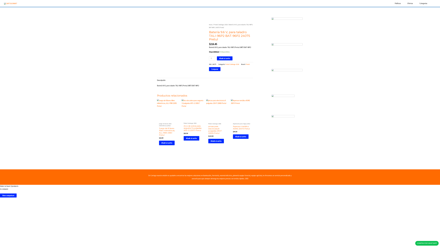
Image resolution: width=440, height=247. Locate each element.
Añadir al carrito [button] (166, 143)
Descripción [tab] (161, 80)
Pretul (248, 64)
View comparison (8, 195)
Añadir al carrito (224, 58)
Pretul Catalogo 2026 (221, 25)
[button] (433, 3)
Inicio (210, 25)
